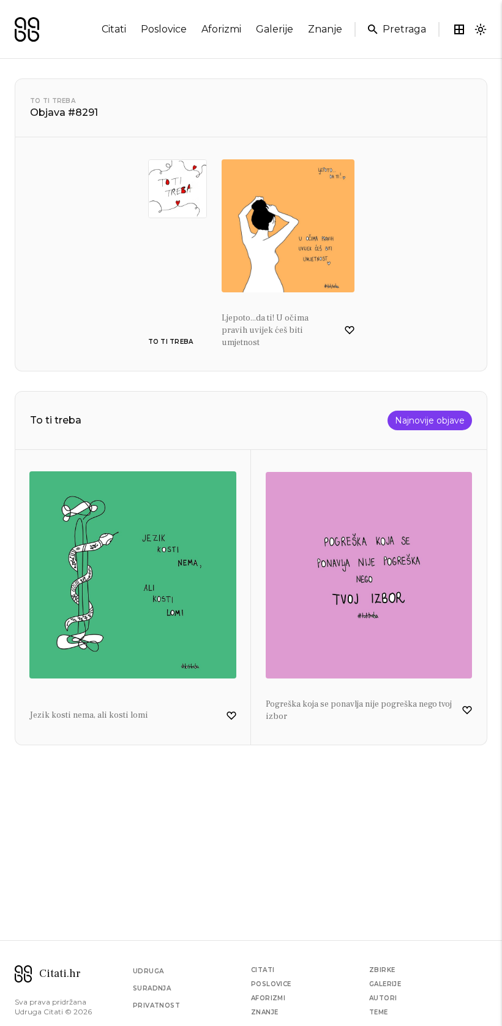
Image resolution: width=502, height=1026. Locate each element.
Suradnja (152, 988)
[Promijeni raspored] (459, 29)
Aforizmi (268, 998)
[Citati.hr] (27, 29)
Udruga (148, 971)
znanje (325, 29)
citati (114, 29)
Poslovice (271, 984)
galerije (274, 29)
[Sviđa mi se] (349, 330)
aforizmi (221, 29)
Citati (262, 970)
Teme (378, 1012)
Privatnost (156, 1005)
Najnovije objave (430, 420)
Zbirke (382, 970)
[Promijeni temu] (480, 29)
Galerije (385, 984)
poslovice (164, 29)
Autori (383, 998)
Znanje (264, 1012)
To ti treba (52, 101)
